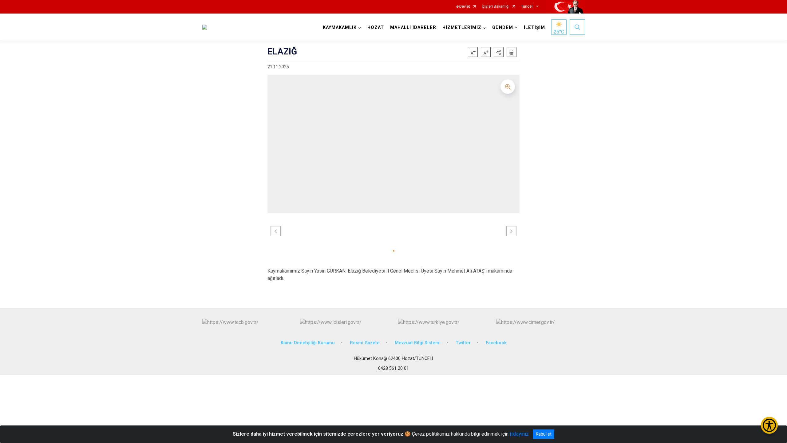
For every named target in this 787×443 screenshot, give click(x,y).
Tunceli (527, 7)
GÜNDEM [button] (502, 27)
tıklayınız (519, 434)
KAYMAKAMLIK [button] (340, 27)
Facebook (496, 342)
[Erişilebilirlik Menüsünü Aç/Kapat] (769, 425)
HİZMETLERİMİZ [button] (461, 27)
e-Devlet (463, 7)
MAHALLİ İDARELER (413, 27)
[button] (499, 52)
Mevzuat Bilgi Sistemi (418, 342)
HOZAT (375, 27)
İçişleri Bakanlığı (495, 7)
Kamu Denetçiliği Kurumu (308, 342)
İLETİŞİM (534, 27)
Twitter (463, 342)
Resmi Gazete (365, 342)
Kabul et (544, 434)
